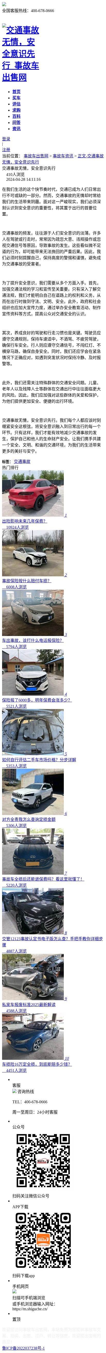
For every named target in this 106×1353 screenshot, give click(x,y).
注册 (6, 150)
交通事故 (22, 461)
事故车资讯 (63, 156)
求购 (16, 110)
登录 (6, 139)
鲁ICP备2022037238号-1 (23, 1348)
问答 (16, 122)
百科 (16, 116)
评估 (16, 104)
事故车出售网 (36, 156)
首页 (16, 91)
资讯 (16, 129)
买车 (16, 98)
